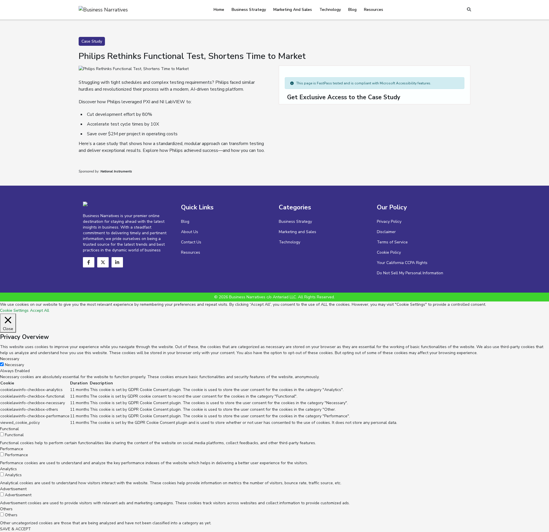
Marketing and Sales (292, 9)
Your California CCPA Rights (402, 262)
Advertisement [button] (13, 489)
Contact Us (191, 242)
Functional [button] (9, 429)
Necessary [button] (9, 359)
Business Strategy (249, 9)
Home (219, 9)
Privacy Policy (389, 221)
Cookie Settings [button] (14, 310)
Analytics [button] (8, 469)
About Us (189, 232)
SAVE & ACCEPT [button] (15, 529)
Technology (330, 9)
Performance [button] (11, 449)
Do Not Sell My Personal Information (410, 273)
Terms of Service (392, 242)
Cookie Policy (389, 252)
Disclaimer (386, 232)
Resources (373, 9)
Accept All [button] (39, 310)
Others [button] (6, 509)
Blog (352, 9)
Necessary (14, 365)
